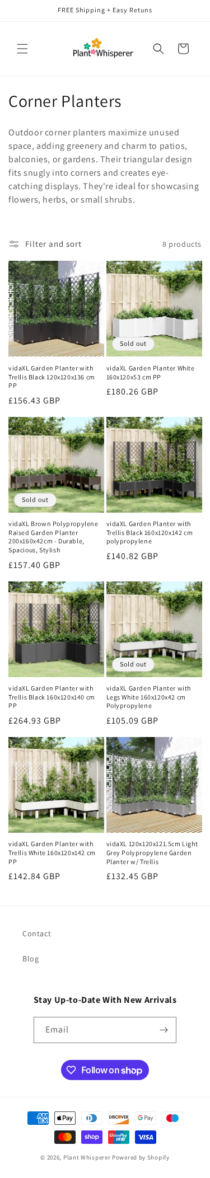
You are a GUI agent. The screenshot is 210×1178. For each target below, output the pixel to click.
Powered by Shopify (141, 1157)
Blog (30, 959)
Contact (36, 933)
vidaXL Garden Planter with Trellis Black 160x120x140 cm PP (51, 697)
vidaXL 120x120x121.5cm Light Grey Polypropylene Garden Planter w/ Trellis (152, 852)
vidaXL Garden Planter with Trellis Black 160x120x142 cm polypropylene (149, 532)
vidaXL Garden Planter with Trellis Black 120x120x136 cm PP (51, 376)
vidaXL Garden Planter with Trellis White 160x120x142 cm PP (52, 852)
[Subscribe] (163, 1030)
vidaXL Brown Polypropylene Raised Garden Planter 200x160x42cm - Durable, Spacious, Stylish (53, 536)
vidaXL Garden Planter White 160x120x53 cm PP (150, 372)
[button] (22, 48)
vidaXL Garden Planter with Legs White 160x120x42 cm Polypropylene (149, 697)
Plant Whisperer (87, 1157)
